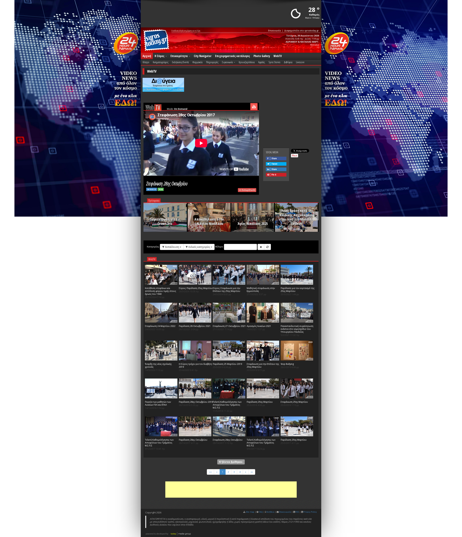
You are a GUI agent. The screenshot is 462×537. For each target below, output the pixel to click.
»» (252, 471)
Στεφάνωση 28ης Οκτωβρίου (228, 439)
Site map (250, 511)
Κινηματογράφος (160, 62)
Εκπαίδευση (172, 247)
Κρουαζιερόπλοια (247, 62)
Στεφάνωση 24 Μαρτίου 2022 (160, 326)
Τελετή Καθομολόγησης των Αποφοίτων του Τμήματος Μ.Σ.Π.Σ (227, 404)
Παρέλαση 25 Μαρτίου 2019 (227, 364)
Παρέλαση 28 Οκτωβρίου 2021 (195, 326)
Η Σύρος (160, 56)
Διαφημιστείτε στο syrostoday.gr (301, 30)
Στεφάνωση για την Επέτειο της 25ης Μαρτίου (263, 365)
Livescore (300, 62)
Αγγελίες (261, 62)
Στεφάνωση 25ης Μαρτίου (294, 401)
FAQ (261, 511)
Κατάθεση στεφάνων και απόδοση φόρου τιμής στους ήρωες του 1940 (160, 291)
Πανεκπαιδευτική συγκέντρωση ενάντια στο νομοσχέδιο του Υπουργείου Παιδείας (297, 329)
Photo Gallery (262, 56)
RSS (297, 511)
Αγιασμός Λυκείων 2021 (259, 326)
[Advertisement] (231, 489)
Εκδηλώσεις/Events (180, 62)
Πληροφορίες (212, 62)
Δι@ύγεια (288, 62)
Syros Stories (274, 62)
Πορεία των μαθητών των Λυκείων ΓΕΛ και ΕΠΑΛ (158, 403)
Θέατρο (146, 62)
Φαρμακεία (197, 62)
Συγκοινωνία (227, 62)
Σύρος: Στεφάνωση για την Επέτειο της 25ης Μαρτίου (226, 290)
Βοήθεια (270, 511)
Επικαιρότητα (179, 56)
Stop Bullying (287, 364)
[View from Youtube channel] (254, 106)
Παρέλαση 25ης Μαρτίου (260, 401)
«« (210, 471)
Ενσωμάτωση (248, 190)
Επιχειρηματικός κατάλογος (232, 56)
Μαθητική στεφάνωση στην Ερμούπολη (261, 290)
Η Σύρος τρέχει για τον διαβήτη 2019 (195, 365)
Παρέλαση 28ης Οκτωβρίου (193, 439)
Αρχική (147, 56)
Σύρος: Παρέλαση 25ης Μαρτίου (196, 288)
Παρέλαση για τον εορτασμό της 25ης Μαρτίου (297, 290)
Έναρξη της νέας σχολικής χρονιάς (158, 365)
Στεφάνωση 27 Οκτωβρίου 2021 (229, 326)
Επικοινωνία (274, 30)
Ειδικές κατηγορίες (199, 247)
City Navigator (203, 56)
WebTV (278, 56)
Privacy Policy (310, 511)
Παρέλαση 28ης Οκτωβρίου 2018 (196, 401)
